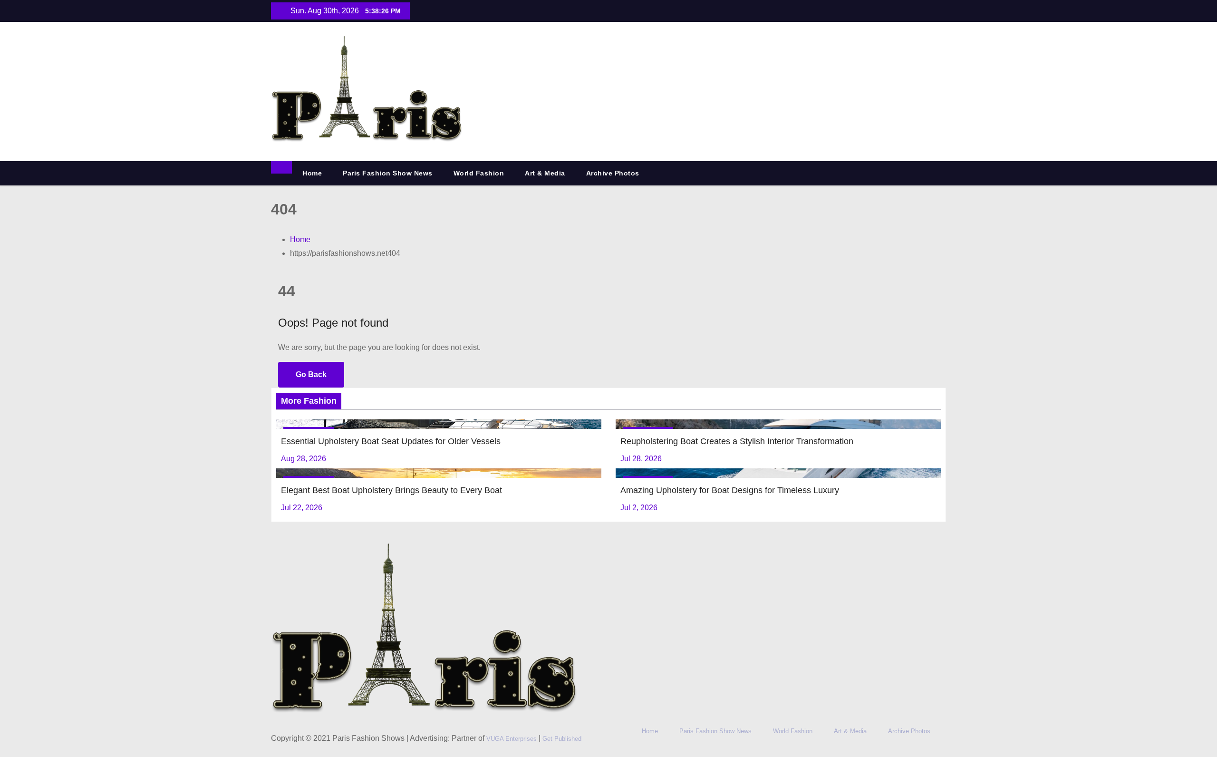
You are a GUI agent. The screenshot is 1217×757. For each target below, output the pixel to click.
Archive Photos (612, 173)
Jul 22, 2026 (301, 508)
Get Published (561, 738)
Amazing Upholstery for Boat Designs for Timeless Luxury (729, 490)
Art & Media (545, 173)
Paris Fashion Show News (388, 173)
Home (312, 173)
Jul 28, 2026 (641, 459)
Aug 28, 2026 (303, 459)
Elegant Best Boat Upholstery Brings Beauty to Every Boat (391, 490)
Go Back (311, 374)
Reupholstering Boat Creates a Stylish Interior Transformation (736, 441)
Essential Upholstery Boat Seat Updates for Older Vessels (391, 441)
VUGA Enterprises (512, 738)
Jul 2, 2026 (638, 508)
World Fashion (479, 173)
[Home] (281, 167)
